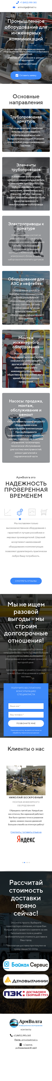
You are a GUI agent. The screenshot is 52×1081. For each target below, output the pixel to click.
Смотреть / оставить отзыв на (26, 832)
